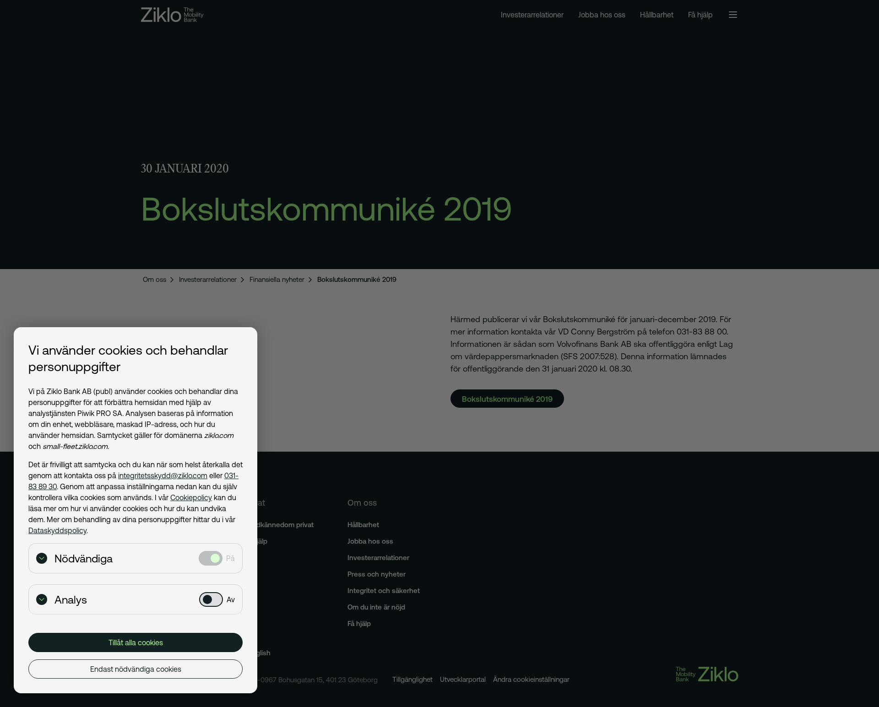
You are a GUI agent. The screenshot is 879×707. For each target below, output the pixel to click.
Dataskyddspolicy (57, 530)
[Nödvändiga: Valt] (210, 558)
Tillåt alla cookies (136, 642)
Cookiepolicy (191, 497)
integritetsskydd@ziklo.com (162, 475)
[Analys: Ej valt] (211, 599)
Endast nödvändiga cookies (135, 669)
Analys (70, 600)
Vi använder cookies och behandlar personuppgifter (128, 358)
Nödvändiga (83, 558)
